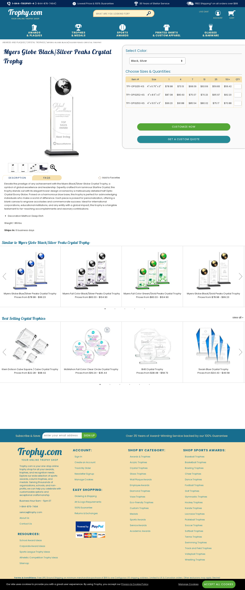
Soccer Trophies (193, 525)
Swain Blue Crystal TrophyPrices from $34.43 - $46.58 (213, 371)
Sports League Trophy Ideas (35, 551)
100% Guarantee (83, 507)
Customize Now (184, 126)
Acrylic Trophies (138, 462)
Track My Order (83, 468)
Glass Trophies (138, 473)
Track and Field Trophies (198, 548)
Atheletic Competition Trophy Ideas (39, 557)
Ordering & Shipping (86, 496)
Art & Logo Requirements (88, 501)
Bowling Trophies (194, 468)
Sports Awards (138, 519)
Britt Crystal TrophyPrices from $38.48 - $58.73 (152, 371)
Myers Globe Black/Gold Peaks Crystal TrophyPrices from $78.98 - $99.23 (213, 295)
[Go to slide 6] (149, 384)
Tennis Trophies (193, 536)
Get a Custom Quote (184, 139)
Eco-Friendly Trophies (141, 502)
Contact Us (26, 523)
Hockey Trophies (194, 502)
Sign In (78, 456)
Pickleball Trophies (195, 519)
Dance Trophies (193, 479)
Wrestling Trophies (195, 559)
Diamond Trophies (140, 490)
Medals (134, 513)
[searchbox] (123, 13)
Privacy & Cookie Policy (134, 584)
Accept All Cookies (219, 584)
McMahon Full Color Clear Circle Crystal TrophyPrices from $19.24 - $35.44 (91, 371)
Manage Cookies (84, 479)
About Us (24, 517)
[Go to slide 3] (125, 309)
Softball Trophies (194, 531)
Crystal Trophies (139, 468)
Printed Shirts (167, 34)
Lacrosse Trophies (195, 513)
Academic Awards (140, 531)
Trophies (78, 34)
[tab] (17, 177)
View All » (237, 317)
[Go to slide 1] (105, 309)
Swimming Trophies (196, 542)
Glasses (210, 34)
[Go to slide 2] (115, 309)
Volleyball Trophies (195, 553)
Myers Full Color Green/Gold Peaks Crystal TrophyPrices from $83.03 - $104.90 (152, 295)
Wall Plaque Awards (141, 479)
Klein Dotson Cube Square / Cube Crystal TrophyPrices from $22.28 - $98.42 (30, 371)
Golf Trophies (192, 490)
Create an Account (85, 462)
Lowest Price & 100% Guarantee (95, 3)
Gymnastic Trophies (196, 496)
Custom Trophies (139, 508)
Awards (34, 34)
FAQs (46, 177)
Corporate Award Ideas (32, 546)
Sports (122, 34)
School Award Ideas (31, 540)
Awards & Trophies (140, 456)
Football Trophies (194, 485)
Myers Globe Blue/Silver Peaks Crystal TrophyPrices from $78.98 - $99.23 (30, 295)
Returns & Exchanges (86, 513)
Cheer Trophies (193, 473)
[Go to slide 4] (134, 309)
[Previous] (4, 276)
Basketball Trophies (195, 462)
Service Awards (138, 525)
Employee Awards (139, 485)
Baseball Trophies (194, 456)
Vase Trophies (137, 496)
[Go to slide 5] (144, 309)
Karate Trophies (193, 508)
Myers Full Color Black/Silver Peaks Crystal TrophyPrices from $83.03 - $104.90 (91, 295)
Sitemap (24, 563)
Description (17, 177)
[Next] (240, 276)
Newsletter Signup (84, 473)
